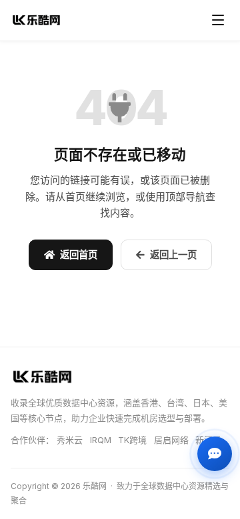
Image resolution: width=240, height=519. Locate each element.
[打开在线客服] (214, 453)
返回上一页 (173, 254)
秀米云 (70, 439)
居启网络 (172, 439)
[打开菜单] (218, 20)
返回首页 (78, 254)
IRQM (100, 439)
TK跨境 (132, 439)
